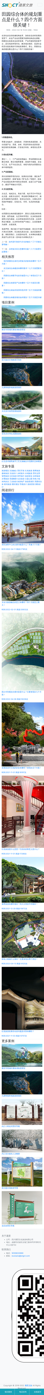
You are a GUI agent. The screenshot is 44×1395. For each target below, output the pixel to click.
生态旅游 (20, 479)
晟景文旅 (28, 1385)
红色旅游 (28, 470)
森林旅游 (5, 473)
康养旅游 (36, 470)
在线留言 (37, 1392)
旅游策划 (28, 476)
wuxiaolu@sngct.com (21, 1256)
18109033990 (17, 1253)
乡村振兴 (20, 473)
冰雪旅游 (5, 479)
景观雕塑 (13, 479)
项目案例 (8, 1392)
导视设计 (23, 484)
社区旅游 (13, 476)
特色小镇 (36, 479)
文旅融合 (13, 470)
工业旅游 (13, 481)
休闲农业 (5, 481)
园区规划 (15, 484)
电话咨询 (23, 1392)
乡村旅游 (36, 476)
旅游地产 (20, 481)
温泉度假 (31, 484)
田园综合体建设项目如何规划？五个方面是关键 (23, 297)
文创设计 (13, 473)
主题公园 (28, 479)
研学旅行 (20, 476)
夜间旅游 (7, 484)
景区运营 (36, 473)
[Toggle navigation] (39, 4)
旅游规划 (5, 470)
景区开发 (20, 470)
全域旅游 (28, 473)
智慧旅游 (5, 476)
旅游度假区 (29, 481)
